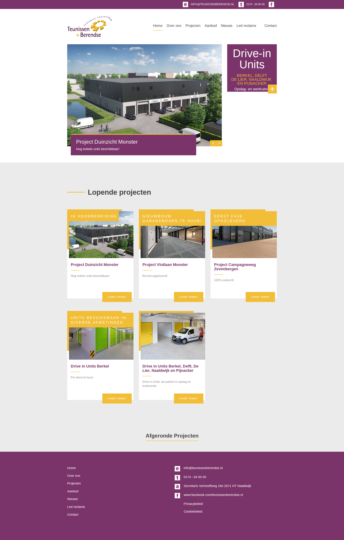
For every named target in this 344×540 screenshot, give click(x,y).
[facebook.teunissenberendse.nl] (271, 5)
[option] (144, 95)
